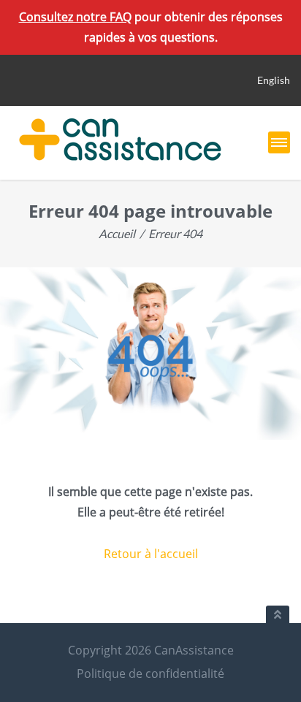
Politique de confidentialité (150, 673)
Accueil (117, 233)
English (273, 80)
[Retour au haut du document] (277, 614)
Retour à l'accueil (151, 554)
